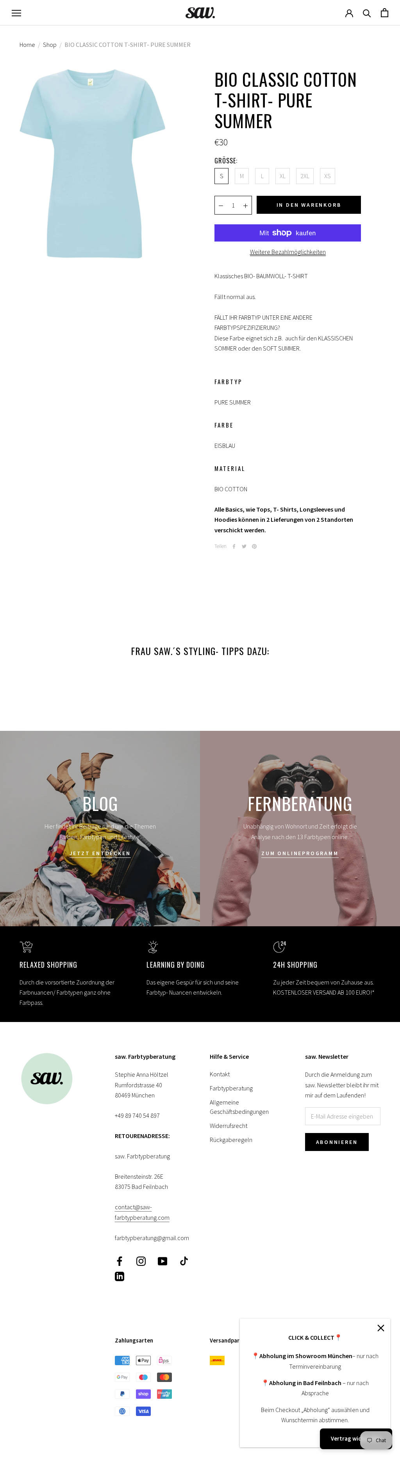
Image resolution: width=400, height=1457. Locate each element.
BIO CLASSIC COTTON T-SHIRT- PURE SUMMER (127, 44)
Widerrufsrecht (228, 1125)
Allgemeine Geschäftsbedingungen (239, 1106)
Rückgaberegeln (231, 1140)
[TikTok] (184, 1260)
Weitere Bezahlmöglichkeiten (288, 252)
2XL (304, 176)
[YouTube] (162, 1260)
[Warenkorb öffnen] (384, 12)
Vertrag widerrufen (356, 1438)
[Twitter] (244, 546)
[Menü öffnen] (16, 12)
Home (27, 44)
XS (327, 176)
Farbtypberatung (231, 1088)
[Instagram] (141, 1260)
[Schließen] (380, 1328)
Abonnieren (337, 1142)
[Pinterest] (254, 546)
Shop (50, 44)
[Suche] (367, 13)
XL (283, 176)
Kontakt (220, 1074)
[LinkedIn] (119, 1276)
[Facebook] (234, 546)
